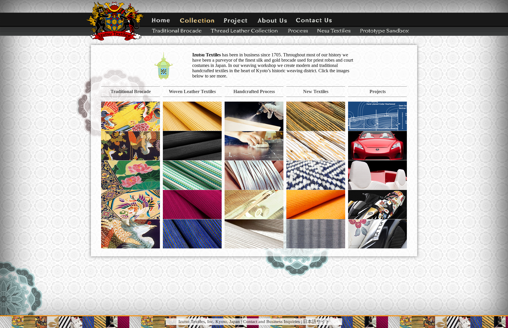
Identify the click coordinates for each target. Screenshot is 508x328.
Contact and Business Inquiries (271, 321)
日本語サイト (316, 321)
